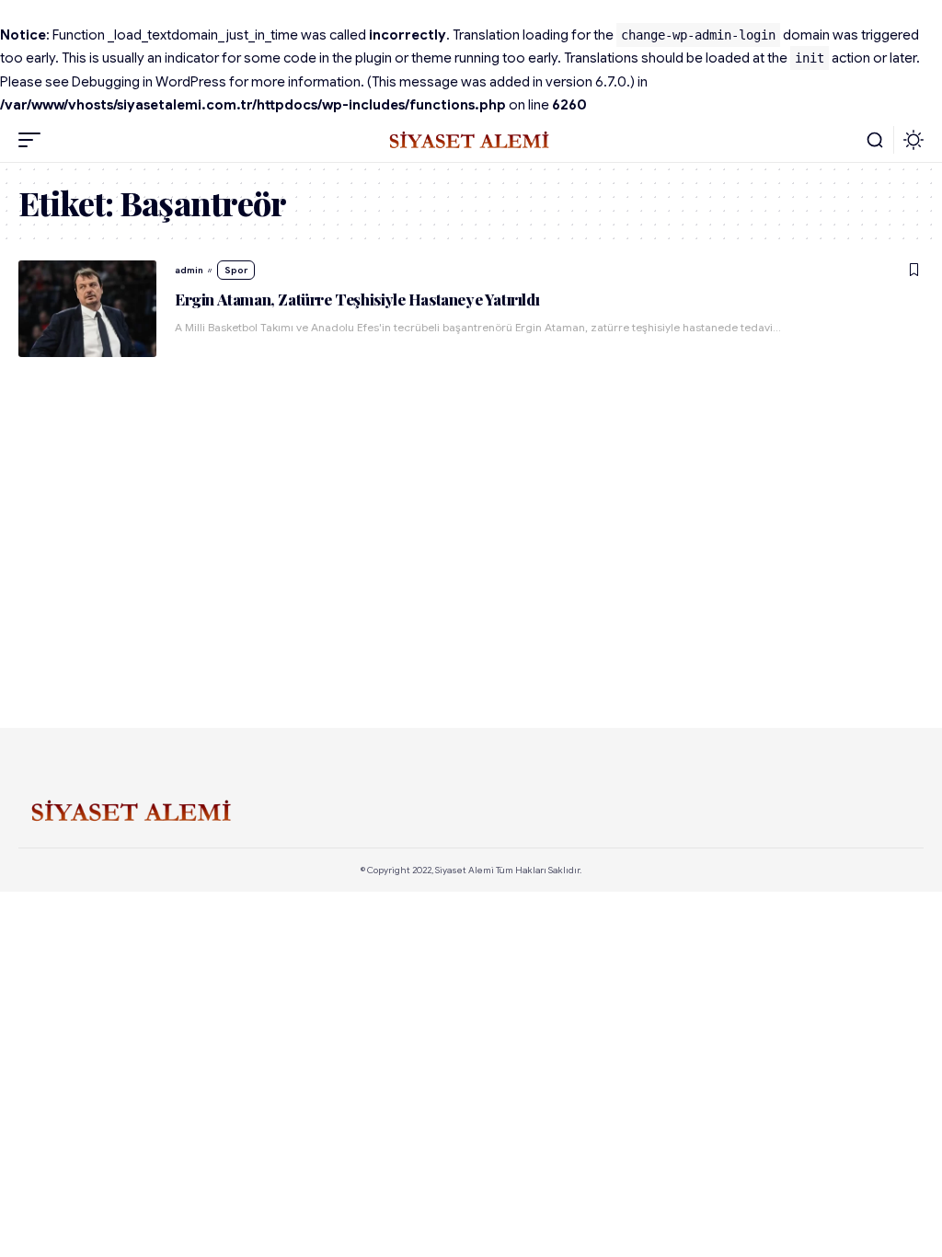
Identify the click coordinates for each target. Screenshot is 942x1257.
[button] (34, 140)
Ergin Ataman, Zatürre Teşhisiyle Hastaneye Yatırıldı (357, 299)
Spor (235, 270)
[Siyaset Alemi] (471, 139)
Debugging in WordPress (149, 82)
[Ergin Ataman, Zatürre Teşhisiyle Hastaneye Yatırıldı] (87, 308)
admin (189, 270)
